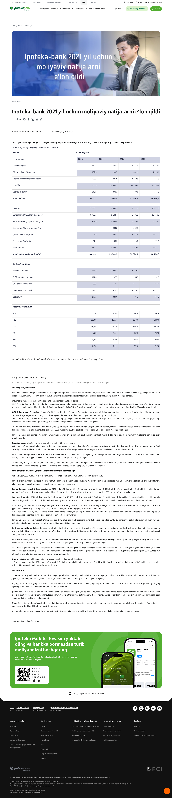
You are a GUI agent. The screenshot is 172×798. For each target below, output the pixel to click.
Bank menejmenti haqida (50, 731)
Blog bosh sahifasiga (22, 25)
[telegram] (153, 708)
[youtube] (159, 708)
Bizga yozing (38, 707)
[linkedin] (147, 708)
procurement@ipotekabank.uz (64, 707)
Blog (84, 2)
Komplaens (45, 740)
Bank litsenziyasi (47, 735)
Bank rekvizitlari (139, 731)
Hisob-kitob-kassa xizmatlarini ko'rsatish (86, 726)
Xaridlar (43, 758)
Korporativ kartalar (78, 735)
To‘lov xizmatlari (108, 726)
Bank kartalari (66, 8)
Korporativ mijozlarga (54, 2)
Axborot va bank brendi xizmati (144, 735)
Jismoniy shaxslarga (19, 2)
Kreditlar (54, 8)
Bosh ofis (137, 726)
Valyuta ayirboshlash (17, 740)
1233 (12, 707)
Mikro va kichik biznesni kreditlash (84, 740)
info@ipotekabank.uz (36, 792)
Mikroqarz (44, 8)
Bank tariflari (45, 749)
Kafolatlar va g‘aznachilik (111, 735)
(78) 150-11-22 (22, 707)
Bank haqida (72, 2)
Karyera (43, 726)
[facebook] (135, 708)
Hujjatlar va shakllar (110, 740)
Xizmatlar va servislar (95, 8)
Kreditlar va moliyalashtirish (113, 731)
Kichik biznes (36, 2)
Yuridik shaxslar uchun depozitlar (83, 731)
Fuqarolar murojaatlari (49, 754)
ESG (94, 2)
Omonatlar (79, 8)
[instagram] (141, 708)
